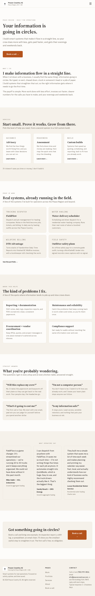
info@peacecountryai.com (78, 577)
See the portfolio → (10, 262)
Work (47, 572)
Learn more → (11, 159)
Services (48, 580)
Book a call (49, 588)
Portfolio (48, 576)
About (47, 584)
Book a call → (13, 54)
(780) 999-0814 (83, 572)
